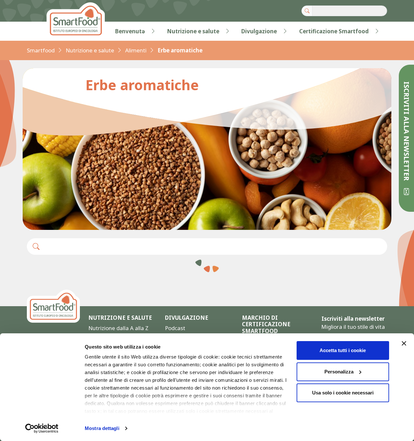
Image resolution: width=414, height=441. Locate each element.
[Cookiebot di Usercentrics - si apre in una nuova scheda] (42, 428)
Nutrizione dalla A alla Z (118, 328)
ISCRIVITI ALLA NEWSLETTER (406, 132)
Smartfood (41, 50)
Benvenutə (130, 31)
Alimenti (136, 50)
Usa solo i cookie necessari (343, 392)
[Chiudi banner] (404, 343)
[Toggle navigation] (40, 31)
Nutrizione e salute (193, 31)
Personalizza (339, 371)
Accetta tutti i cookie (343, 350)
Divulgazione (259, 31)
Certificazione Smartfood (334, 31)
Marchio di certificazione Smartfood (266, 324)
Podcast (175, 328)
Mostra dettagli (102, 428)
